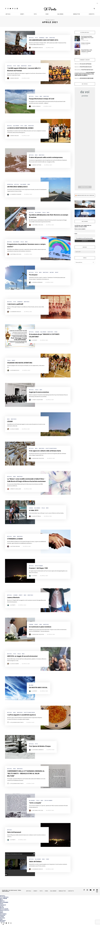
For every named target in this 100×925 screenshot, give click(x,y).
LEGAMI (10, 421)
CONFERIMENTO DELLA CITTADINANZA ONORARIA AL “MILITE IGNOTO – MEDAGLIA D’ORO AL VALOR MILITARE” (26, 773)
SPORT (29, 65)
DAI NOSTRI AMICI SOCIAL (38, 687)
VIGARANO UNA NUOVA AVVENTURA (19, 363)
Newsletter (76, 14)
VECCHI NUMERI (39, 565)
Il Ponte (50, 9)
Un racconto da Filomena (85, 63)
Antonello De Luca (38, 224)
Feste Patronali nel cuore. (86, 66)
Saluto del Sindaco (35, 861)
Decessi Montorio (4, 910)
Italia (36, 96)
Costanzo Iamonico (38, 749)
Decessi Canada (4, 908)
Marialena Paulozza (38, 458)
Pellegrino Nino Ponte (17, 722)
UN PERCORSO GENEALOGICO (17, 187)
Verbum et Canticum (85, 43)
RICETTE (2, 901)
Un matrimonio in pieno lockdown (40, 627)
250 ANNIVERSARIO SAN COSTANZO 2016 (43, 40)
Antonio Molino (15, 546)
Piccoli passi (33, 275)
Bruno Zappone (37, 164)
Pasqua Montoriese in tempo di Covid (41, 99)
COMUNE (15, 595)
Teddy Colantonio (38, 399)
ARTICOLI (8, 14)
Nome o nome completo (80, 229)
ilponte (35, 340)
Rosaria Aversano (37, 282)
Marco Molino (15, 78)
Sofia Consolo (37, 106)
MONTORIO (52, 37)
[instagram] (8, 8)
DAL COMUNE (3, 898)
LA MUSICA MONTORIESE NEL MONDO (20, 128)
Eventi (22, 14)
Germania (41, 37)
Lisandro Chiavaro (16, 194)
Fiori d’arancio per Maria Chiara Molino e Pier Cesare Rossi (87, 37)
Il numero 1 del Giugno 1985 (38, 568)
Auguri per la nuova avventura (39, 392)
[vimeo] (12, 8)
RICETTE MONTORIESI (51, 448)
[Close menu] (97, 3)
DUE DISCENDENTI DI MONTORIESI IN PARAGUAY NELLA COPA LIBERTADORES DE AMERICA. (85, 74)
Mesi (47, 37)
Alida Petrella (37, 516)
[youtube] (10, 8)
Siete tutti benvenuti (14, 832)
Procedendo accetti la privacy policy (84, 238)
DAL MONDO (60, 14)
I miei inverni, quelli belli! (15, 304)
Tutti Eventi (3, 905)
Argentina (10, 184)
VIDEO (47, 14)
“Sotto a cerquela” (35, 803)
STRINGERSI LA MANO (15, 539)
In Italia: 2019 (33, 510)
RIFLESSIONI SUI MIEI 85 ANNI (86, 78)
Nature (52, 272)
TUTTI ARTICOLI (4, 897)
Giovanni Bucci (15, 370)
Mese (1, 899)
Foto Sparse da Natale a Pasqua (40, 746)
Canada (37, 331)
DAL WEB (31, 685)
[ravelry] (17, 8)
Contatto (91, 14)
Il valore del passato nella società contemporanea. (46, 157)
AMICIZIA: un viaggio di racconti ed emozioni (22, 656)
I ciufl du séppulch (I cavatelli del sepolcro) (21, 715)
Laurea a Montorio (13, 597)
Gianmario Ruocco (38, 47)
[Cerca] (94, 8)
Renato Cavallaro (16, 488)
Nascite (2, 907)
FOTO (35, 14)
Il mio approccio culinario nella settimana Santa (45, 451)
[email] (15, 8)
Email (76, 233)
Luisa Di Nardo (15, 429)
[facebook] (5, 8)
